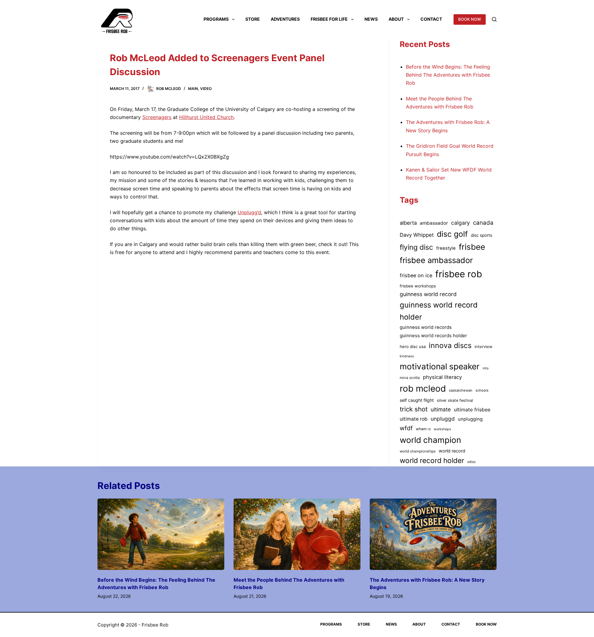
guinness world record (428, 294)
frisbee (472, 247)
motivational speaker (440, 366)
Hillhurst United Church (206, 117)
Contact (431, 19)
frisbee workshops (418, 285)
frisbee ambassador (436, 260)
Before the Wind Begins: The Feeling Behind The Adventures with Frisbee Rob (448, 75)
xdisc (471, 462)
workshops (442, 429)
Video (206, 88)
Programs (216, 19)
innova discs (450, 345)
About (396, 19)
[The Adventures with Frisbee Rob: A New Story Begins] (433, 534)
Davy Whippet (417, 235)
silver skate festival (455, 400)
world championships (418, 451)
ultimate (441, 409)
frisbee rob (458, 274)
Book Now (486, 624)
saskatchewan (460, 390)
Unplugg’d (249, 212)
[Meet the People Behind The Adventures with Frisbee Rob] (297, 534)
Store (252, 19)
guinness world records (426, 327)
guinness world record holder (439, 310)
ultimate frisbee (472, 409)
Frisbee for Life (329, 19)
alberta (408, 223)
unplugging (470, 419)
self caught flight (417, 400)
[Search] (494, 19)
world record (452, 450)
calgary (460, 222)
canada (483, 222)
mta (486, 368)
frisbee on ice (416, 275)
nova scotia (410, 378)
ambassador (434, 223)
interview (483, 346)
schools (482, 390)
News (371, 19)
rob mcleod (423, 388)
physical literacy (442, 377)
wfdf (406, 428)
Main (193, 88)
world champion (430, 440)
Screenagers (156, 117)
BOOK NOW (469, 19)
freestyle (446, 248)
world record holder (432, 460)
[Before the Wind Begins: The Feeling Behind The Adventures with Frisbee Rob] (160, 534)
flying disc (416, 247)
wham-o (423, 429)
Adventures (285, 19)
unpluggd (443, 418)
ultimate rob (414, 419)
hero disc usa (413, 346)
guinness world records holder (433, 335)
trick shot (414, 409)
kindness (407, 356)
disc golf (452, 234)
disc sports (481, 235)
